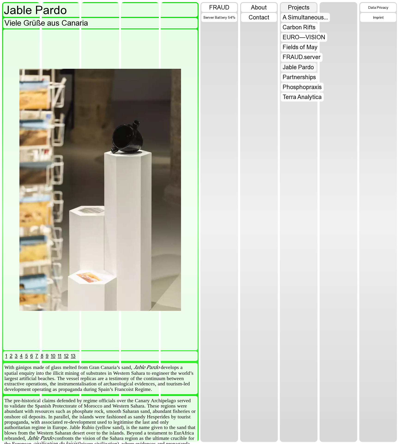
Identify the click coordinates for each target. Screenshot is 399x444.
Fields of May (300, 48)
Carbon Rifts (299, 28)
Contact (259, 18)
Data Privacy (378, 8)
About (259, 8)
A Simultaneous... (305, 18)
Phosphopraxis (302, 87)
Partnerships (299, 78)
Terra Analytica (302, 97)
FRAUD (219, 8)
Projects (298, 8)
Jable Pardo (298, 68)
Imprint (378, 18)
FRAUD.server (301, 57)
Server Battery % (219, 18)
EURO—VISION (304, 38)
